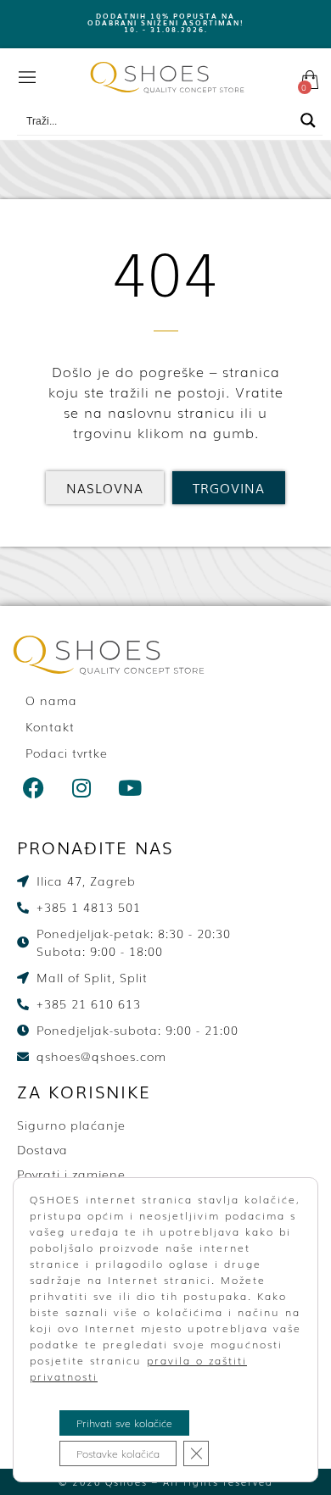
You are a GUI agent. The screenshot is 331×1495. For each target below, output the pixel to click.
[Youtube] (130, 787)
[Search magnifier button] (308, 120)
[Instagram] (82, 787)
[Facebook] (34, 787)
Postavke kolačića (118, 1453)
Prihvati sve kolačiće (124, 1423)
